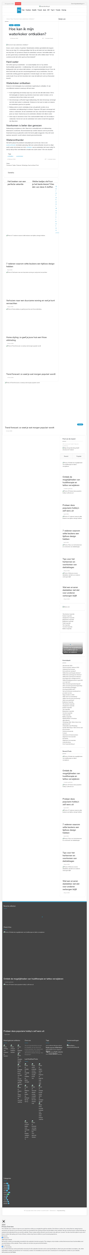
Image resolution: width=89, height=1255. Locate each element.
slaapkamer (58, 1049)
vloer (47, 1054)
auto (47, 1045)
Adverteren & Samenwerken (70, 735)
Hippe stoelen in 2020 (68, 694)
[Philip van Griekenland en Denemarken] (6, 1051)
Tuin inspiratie (66, 625)
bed (54, 1045)
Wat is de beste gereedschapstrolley (72, 685)
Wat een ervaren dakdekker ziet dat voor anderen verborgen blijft (71, 591)
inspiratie (52, 1047)
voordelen (53, 1054)
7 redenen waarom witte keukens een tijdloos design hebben (71, 535)
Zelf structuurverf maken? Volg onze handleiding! (70, 444)
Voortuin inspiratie (67, 627)
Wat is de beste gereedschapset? (71, 684)
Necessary (6, 1237)
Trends (58, 10)
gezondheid (59, 1045)
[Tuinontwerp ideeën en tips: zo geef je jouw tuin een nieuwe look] (34, 1094)
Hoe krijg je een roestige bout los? (71, 678)
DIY (48, 10)
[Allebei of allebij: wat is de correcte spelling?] (20, 1094)
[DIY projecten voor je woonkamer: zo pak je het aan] (34, 1071)
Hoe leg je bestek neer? (69, 689)
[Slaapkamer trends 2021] (20, 1058)
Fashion (28, 10)
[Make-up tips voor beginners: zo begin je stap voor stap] (41, 1074)
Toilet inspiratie (67, 623)
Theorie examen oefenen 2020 (71, 667)
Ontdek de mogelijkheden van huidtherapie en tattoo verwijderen (71, 481)
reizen (54, 1049)
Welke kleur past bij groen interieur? (72, 674)
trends (52, 1052)
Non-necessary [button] (6, 1245)
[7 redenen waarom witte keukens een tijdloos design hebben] (73, 522)
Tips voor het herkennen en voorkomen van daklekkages (70, 563)
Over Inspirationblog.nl (77, 3)
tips (48, 1051)
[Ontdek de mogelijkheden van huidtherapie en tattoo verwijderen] (73, 469)
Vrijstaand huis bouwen (69, 669)
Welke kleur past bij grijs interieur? (72, 673)
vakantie (60, 1052)
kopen (51, 1049)
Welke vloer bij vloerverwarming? (71, 698)
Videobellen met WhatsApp (70, 725)
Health (34, 10)
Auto (44, 10)
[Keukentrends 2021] (20, 1049)
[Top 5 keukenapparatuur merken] (13, 1110)
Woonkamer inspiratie (68, 614)
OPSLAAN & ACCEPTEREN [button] (9, 1252)
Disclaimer (65, 738)
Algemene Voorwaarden (69, 736)
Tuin (23, 10)
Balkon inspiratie (67, 628)
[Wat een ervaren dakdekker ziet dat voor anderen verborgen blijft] (73, 579)
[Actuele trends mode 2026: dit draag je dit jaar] (41, 1093)
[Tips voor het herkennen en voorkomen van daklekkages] (73, 551)
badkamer (51, 1045)
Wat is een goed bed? (68, 700)
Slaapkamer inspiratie (68, 617)
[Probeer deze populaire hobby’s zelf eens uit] (73, 497)
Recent (66, 456)
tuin (55, 1052)
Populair (78, 456)
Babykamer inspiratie (68, 619)
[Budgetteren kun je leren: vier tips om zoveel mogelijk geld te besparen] (20, 1074)
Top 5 (52, 10)
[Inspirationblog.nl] (44, 6)
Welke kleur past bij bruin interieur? (72, 676)
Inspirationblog (61, 1210)
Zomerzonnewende (68, 731)
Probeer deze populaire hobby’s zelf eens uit (71, 508)
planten (6, 1203)
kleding (47, 1049)
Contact (65, 733)
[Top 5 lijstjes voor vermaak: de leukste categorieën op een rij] (27, 1130)
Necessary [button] (4, 1236)
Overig (64, 10)
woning (60, 1054)
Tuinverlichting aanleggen (69, 687)
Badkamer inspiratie (68, 621)
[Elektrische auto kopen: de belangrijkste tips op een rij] (27, 1093)
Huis (19, 10)
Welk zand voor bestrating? (70, 696)
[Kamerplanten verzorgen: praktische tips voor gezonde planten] (34, 1129)
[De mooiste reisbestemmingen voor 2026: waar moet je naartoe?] (41, 1111)
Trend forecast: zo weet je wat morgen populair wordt (29, 427)
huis (47, 1047)
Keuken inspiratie (67, 616)
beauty (5, 1201)
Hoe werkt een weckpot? (69, 671)
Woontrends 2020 (67, 665)
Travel (40, 10)
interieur (58, 1047)
